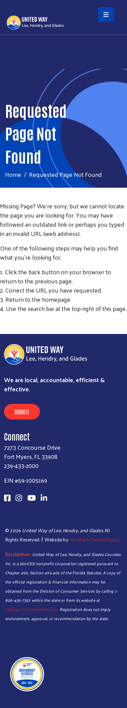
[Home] (63, 0)
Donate (22, 411)
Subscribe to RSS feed (2, 321)
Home (13, 174)
